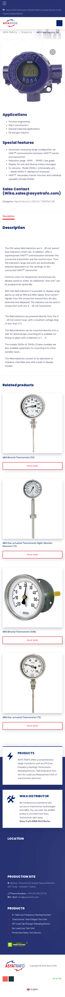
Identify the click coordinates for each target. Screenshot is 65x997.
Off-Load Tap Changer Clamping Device (31, 924)
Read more (32, 466)
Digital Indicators (22, 201)
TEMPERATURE (48, 201)
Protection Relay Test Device (26, 932)
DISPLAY (36, 201)
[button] (53, 52)
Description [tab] (9, 216)
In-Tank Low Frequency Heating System (31, 915)
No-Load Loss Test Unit (23, 928)
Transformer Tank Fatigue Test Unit (29, 919)
